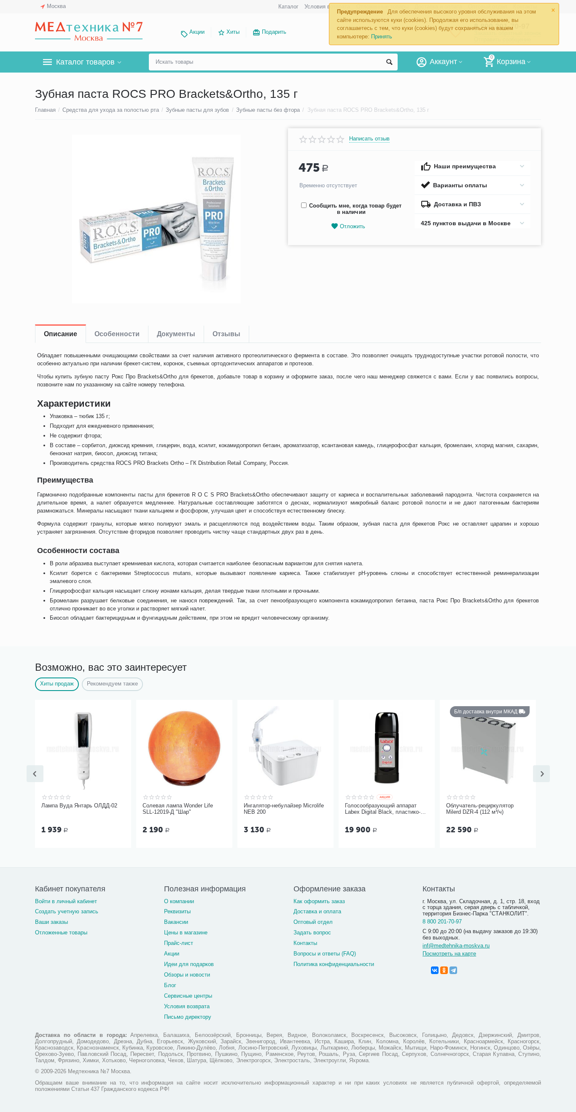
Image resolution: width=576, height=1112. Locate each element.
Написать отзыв (369, 139)
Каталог (288, 6)
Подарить (274, 32)
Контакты (305, 943)
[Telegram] (453, 970)
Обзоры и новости (187, 975)
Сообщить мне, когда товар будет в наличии (355, 208)
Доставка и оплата (317, 911)
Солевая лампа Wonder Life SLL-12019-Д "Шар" (178, 808)
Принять (381, 36)
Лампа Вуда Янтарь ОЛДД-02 (79, 805)
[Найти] (389, 62)
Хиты (233, 32)
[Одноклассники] (444, 970)
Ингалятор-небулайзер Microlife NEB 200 (284, 808)
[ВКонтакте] (435, 970)
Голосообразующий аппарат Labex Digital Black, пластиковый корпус (382, 809)
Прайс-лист (178, 943)
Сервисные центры (188, 996)
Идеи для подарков (189, 964)
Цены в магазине (185, 932)
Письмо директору (187, 1017)
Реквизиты (177, 911)
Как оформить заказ (319, 901)
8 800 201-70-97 (442, 921)
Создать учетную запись (66, 911)
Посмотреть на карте (449, 953)
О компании (179, 901)
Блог (170, 985)
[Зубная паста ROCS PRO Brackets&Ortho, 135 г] (156, 219)
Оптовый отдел (313, 922)
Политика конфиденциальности (333, 964)
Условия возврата (327, 6)
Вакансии (176, 922)
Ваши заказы (51, 922)
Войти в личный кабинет (66, 901)
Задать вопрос (312, 932)
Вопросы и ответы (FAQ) (324, 953)
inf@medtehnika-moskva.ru (456, 945)
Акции (197, 32)
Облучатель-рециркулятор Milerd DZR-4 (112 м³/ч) (480, 808)
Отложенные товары (61, 932)
